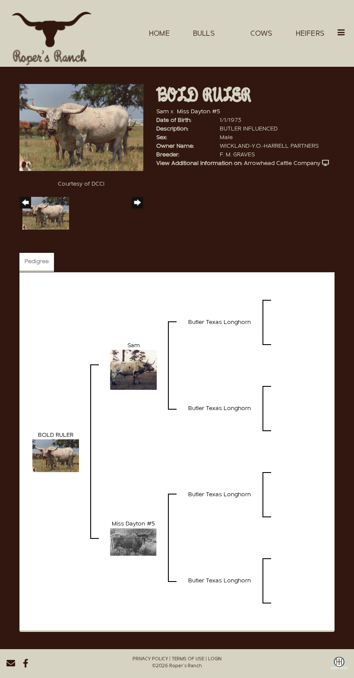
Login (214, 659)
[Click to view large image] (81, 127)
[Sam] (133, 369)
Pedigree (37, 261)
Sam (162, 111)
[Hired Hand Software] (339, 666)
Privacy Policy (150, 659)
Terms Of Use (188, 659)
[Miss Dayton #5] (133, 541)
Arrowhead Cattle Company (282, 163)
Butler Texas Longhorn (219, 322)
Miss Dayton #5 (198, 111)
